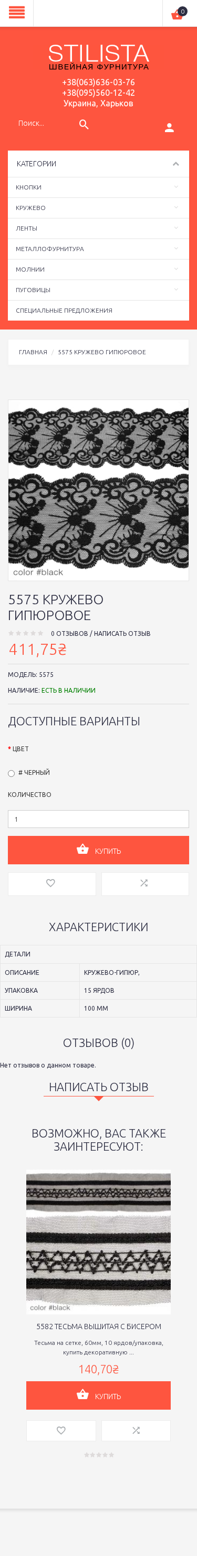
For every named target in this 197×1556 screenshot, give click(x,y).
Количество (29, 794)
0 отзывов (69, 633)
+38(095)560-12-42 (98, 92)
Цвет (21, 748)
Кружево (31, 207)
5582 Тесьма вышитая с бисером (98, 1326)
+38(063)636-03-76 (98, 82)
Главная (33, 351)
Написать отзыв (122, 633)
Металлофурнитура (50, 248)
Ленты (26, 228)
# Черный (34, 772)
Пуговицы (33, 289)
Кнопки (29, 187)
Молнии (30, 269)
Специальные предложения (64, 310)
